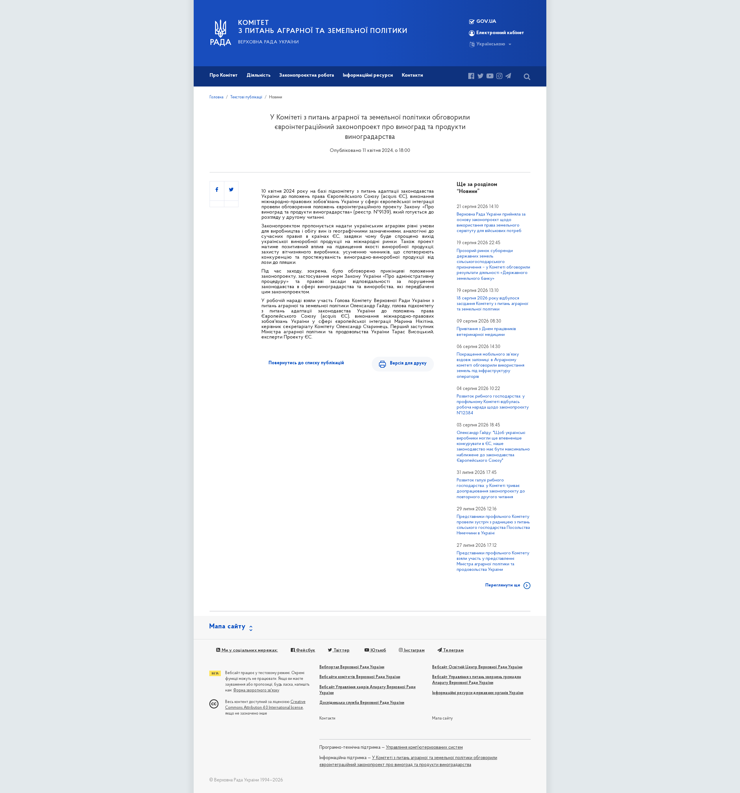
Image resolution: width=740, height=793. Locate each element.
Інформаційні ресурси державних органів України (477, 693)
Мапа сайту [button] (227, 626)
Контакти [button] (412, 75)
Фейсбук (305, 650)
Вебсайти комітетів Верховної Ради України (359, 677)
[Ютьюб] (489, 76)
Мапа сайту (442, 718)
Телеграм (453, 650)
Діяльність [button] (259, 75)
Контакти (327, 718)
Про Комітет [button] (224, 75)
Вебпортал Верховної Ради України (351, 667)
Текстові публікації (246, 97)
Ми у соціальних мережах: (249, 650)
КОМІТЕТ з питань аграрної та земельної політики (323, 27)
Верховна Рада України (268, 42)
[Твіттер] (480, 76)
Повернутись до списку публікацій (306, 363)
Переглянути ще (502, 585)
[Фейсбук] (471, 76)
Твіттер (340, 650)
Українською (490, 44)
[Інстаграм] (499, 76)
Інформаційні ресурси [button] (368, 75)
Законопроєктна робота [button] (306, 75)
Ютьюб (377, 650)
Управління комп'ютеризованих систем (424, 747)
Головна (216, 97)
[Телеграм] (508, 77)
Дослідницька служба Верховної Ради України (361, 703)
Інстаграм (414, 650)
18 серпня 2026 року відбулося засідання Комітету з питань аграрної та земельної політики (492, 304)
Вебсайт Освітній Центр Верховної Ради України (477, 667)
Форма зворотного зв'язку (256, 690)
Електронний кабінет (500, 33)
